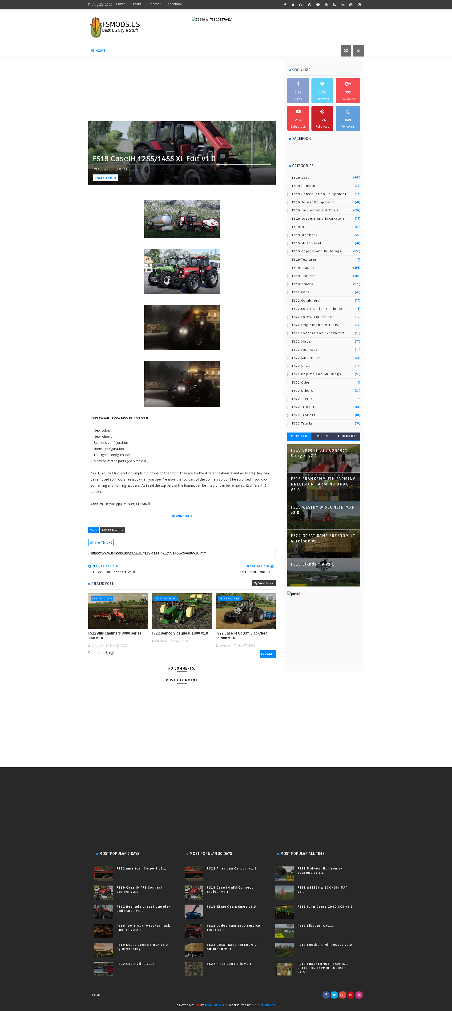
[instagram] (350, 4)
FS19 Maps (301, 227)
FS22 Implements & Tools (315, 325)
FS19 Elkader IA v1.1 (312, 564)
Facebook (175, 4)
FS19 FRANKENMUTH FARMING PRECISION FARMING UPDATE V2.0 (323, 484)
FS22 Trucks (302, 423)
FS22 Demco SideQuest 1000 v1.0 (180, 633)
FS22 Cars (300, 292)
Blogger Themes (263, 1005)
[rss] (334, 4)
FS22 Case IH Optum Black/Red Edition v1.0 (241, 635)
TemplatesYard (215, 1005)
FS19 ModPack (305, 235)
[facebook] (284, 4)
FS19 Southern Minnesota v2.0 (325, 945)
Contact (155, 4)
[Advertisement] (202, 90)
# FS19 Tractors (112, 530)
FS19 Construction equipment (319, 194)
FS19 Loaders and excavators (318, 219)
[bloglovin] (317, 4)
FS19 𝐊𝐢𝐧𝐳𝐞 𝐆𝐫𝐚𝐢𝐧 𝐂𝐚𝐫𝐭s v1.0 (231, 907)
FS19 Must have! (306, 243)
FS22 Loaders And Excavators (318, 333)
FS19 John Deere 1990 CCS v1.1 (325, 907)
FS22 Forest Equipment (313, 317)
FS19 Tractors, (128, 169)
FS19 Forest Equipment (313, 202)
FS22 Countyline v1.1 (135, 964)
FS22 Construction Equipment (319, 309)
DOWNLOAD (182, 516)
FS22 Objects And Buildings (316, 374)
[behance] (342, 4)
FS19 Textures (304, 260)
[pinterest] (309, 4)
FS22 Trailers (304, 415)
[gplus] (301, 4)
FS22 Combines (305, 301)
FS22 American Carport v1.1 (141, 868)
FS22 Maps (301, 342)
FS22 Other (301, 382)
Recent (323, 436)
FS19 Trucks (302, 284)
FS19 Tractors (102, 598)
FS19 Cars (301, 178)
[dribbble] (326, 4)
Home (120, 4)
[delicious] (359, 4)
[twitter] (293, 4)
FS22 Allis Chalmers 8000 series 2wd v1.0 (114, 635)
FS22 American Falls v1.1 (229, 964)
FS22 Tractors (304, 407)
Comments (348, 436)
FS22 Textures (304, 399)
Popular (299, 436)
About (137, 4)
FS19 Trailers (304, 276)
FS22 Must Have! (306, 358)
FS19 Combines (306, 186)
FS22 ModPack (304, 350)
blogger (267, 654)
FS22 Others (302, 391)
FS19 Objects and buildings (316, 251)
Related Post (102, 584)
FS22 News (301, 366)
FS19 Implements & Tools (315, 210)
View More (265, 583)
